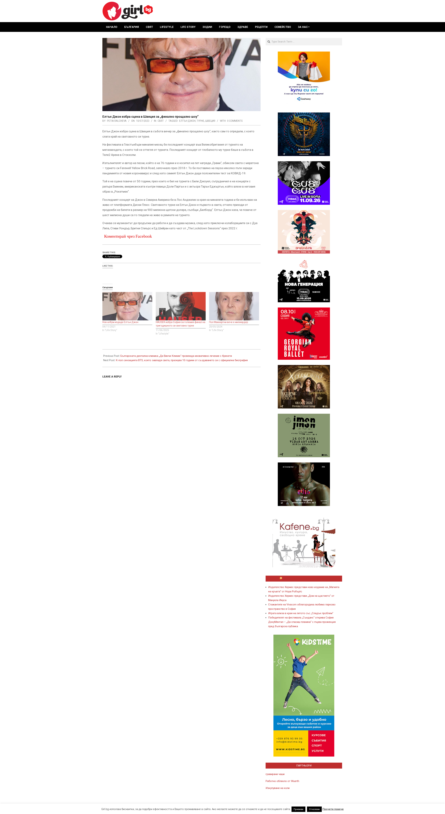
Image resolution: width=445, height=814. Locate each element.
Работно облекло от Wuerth (282, 781)
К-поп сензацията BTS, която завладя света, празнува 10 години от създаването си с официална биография (182, 360)
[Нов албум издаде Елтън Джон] (127, 306)
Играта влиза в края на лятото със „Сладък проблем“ (300, 613)
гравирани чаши (275, 774)
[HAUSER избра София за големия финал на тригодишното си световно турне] (181, 306)
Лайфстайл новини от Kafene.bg (305, 578)
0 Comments (235, 120)
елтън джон (187, 120)
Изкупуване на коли (278, 788)
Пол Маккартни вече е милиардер (228, 322)
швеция (210, 120)
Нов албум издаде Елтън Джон (120, 322)
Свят (161, 120)
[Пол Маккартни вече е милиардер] (234, 306)
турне (200, 120)
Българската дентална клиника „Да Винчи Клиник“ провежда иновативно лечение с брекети (176, 355)
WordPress (246, 808)
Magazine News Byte (218, 808)
